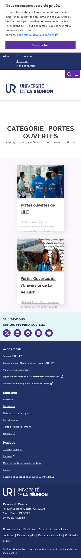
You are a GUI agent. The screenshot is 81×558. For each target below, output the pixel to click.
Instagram (38, 333)
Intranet (9, 456)
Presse (6, 470)
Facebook (28, 333)
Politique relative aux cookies (37, 35)
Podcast (9, 433)
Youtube (49, 333)
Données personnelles (50, 535)
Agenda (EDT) (12, 356)
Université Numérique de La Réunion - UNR (28, 383)
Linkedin (17, 333)
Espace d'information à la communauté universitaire (33, 376)
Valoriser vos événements (16, 370)
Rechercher (69, 74)
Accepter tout (40, 45)
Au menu (22, 61)
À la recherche (25, 66)
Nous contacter (11, 529)
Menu (76, 74)
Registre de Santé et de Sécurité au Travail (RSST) (30, 477)
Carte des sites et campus (17, 426)
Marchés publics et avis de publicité (22, 463)
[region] (40, 26)
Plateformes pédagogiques (17, 413)
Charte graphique (12, 449)
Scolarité (8, 399)
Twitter (7, 333)
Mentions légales (26, 535)
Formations (9, 406)
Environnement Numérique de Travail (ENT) (28, 363)
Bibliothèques (10, 420)
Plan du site (29, 529)
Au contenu (24, 56)
